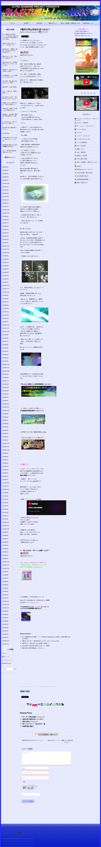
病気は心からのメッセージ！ (85, 169)
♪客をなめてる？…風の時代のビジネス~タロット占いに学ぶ (41, 641)
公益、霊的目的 (81, 152)
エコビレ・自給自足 (82, 122)
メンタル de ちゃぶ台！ (84, 139)
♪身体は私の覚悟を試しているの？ (33, 719)
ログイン (4, 653)
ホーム (13, 23)
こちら (33, 540)
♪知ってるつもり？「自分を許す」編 (33, 724)
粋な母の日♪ (6, 133)
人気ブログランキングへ (26, 55)
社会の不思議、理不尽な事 (84, 172)
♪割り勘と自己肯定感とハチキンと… (33, 648)
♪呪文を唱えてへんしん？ (30, 721)
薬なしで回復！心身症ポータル (70, 23)
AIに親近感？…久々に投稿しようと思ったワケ (9, 76)
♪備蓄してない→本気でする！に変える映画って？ (9, 103)
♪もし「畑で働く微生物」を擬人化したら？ (9, 151)
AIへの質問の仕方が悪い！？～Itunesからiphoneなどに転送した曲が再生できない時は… (10, 36)
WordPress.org (6, 663)
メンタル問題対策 (82, 142)
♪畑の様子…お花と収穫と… (10, 87)
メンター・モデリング (83, 136)
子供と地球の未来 (82, 159)
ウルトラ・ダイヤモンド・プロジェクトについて (86, 119)
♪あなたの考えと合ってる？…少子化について (9, 44)
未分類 (79, 166)
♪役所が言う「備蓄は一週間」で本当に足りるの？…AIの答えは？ (9, 50)
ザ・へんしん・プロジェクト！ (86, 126)
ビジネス (79, 132)
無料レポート (53, 23)
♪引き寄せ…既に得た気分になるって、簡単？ (36, 645)
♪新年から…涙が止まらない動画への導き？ (35, 643)
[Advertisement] (36, 669)
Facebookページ (88, 23)
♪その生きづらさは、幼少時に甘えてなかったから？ (10, 97)
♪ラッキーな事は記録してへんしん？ (33, 717)
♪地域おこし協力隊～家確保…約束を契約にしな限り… (9, 116)
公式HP (26, 23)
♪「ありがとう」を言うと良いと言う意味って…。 (9, 122)
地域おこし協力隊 (82, 155)
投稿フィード (5, 656)
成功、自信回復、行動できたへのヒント (86, 162)
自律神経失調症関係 (82, 179)
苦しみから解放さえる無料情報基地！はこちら (35, 384)
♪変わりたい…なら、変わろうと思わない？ (9, 57)
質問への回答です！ (82, 182)
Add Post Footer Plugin (44, 686)
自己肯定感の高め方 (82, 176)
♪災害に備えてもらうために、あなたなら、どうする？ (9, 139)
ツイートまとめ (81, 129)
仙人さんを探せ (81, 145)
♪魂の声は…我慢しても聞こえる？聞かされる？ (9, 109)
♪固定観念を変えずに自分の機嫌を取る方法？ (9, 145)
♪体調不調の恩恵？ (28, 726)
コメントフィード (7, 660)
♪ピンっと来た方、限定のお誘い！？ (9, 91)
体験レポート (81, 149)
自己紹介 (39, 23)
